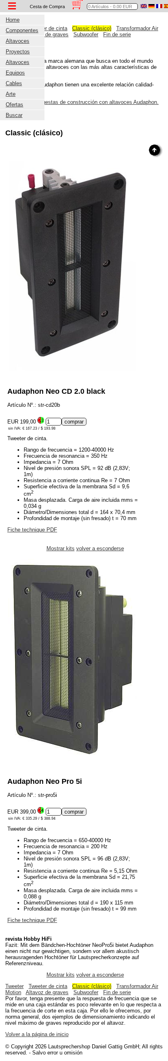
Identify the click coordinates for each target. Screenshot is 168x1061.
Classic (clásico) (91, 28)
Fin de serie (117, 34)
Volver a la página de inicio (37, 1034)
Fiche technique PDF (32, 530)
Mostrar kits (60, 548)
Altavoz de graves (47, 34)
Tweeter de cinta (48, 28)
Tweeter (14, 986)
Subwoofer (85, 34)
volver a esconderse (100, 548)
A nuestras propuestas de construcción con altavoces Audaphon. (82, 102)
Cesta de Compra (47, 6)
